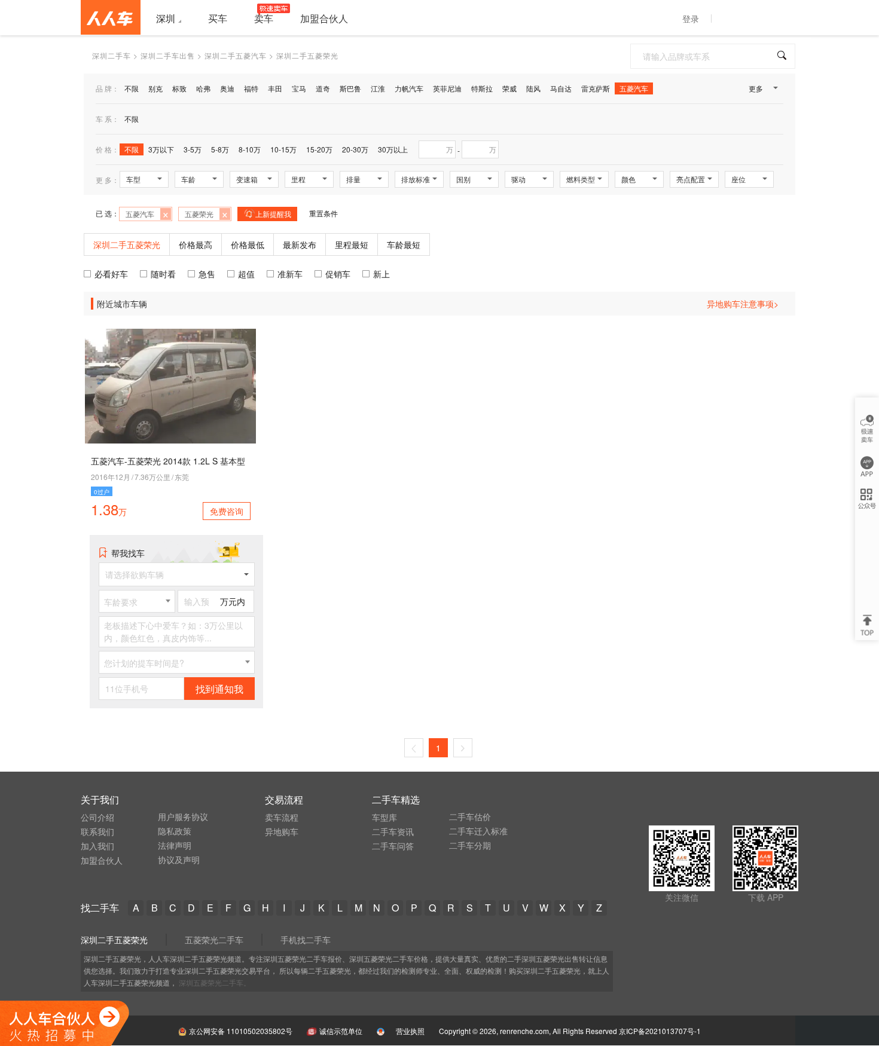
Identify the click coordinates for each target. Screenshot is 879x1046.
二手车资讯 (393, 831)
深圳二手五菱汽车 (236, 55)
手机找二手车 (305, 940)
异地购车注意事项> (743, 304)
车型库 (384, 817)
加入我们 (97, 846)
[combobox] (137, 601)
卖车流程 (281, 817)
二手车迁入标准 (478, 831)
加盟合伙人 (102, 860)
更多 (756, 88)
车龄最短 (403, 244)
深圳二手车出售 (168, 55)
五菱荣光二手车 (214, 940)
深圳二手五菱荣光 (114, 940)
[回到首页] (111, 17)
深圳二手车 (111, 55)
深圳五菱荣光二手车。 (215, 982)
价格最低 (247, 244)
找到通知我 (219, 689)
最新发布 (299, 244)
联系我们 (97, 831)
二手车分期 (470, 845)
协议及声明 (179, 859)
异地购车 (281, 831)
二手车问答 (393, 846)
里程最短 (351, 244)
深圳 (165, 18)
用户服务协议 (183, 816)
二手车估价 (470, 816)
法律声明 (174, 845)
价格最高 (195, 244)
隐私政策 (174, 831)
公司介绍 (97, 817)
